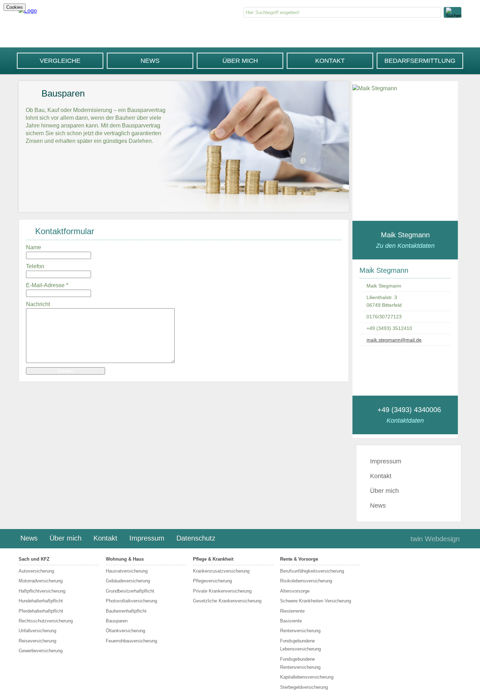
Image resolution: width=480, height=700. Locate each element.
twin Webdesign (435, 539)
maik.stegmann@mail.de (394, 340)
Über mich (240, 60)
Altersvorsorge (295, 591)
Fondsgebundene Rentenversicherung (300, 663)
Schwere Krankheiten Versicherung (315, 600)
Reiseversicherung (37, 640)
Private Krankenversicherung (222, 591)
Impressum (385, 461)
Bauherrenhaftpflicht (126, 611)
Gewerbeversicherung (41, 650)
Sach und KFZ (34, 559)
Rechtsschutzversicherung (46, 620)
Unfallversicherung (37, 630)
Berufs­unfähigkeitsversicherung (312, 571)
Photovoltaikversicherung (131, 600)
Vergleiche (60, 60)
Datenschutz (195, 538)
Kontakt (330, 60)
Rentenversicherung (300, 630)
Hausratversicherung (127, 571)
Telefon (35, 266)
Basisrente (291, 620)
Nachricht (38, 304)
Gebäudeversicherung (128, 580)
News (150, 60)
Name (33, 247)
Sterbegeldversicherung (304, 687)
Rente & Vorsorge (299, 559)
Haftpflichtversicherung (42, 591)
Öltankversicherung (125, 630)
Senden (65, 371)
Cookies (14, 7)
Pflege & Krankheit (213, 559)
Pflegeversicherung (212, 580)
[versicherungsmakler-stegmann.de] (28, 11)
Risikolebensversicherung (306, 580)
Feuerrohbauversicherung (131, 640)
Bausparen (117, 620)
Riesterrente (292, 611)
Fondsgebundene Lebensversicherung (300, 645)
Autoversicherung (36, 571)
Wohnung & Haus (125, 559)
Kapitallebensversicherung (306, 677)
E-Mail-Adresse (47, 285)
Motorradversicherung (41, 580)
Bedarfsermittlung (419, 60)
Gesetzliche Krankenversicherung (227, 600)
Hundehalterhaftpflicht (41, 600)
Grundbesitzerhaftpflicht (130, 591)
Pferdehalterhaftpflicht (41, 611)
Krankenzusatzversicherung (221, 571)
